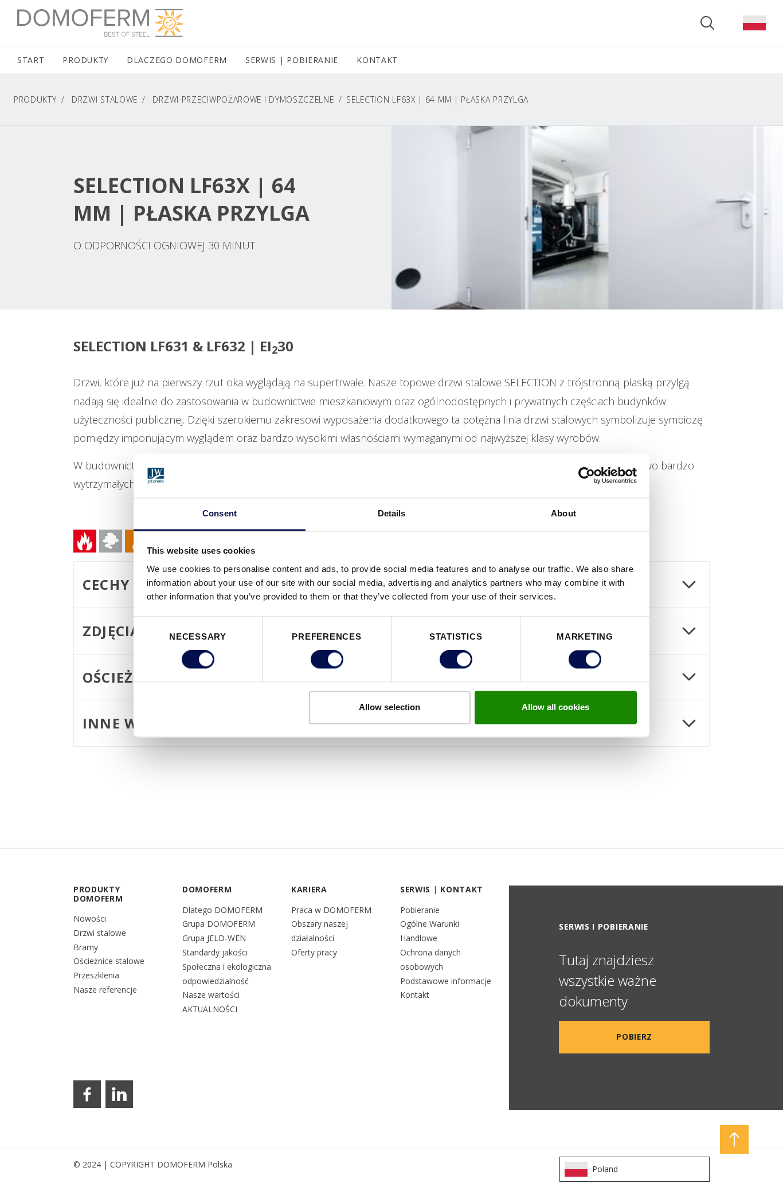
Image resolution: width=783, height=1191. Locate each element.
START (30, 59)
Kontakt (414, 994)
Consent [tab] (219, 513)
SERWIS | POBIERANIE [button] (291, 59)
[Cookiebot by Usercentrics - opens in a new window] (587, 475)
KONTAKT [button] (377, 59)
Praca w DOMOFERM (331, 909)
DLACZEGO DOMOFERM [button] (177, 59)
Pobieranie (420, 909)
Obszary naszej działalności (319, 930)
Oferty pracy (314, 952)
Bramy (85, 947)
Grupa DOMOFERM (218, 923)
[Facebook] (87, 1094)
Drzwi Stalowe (105, 99)
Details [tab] (392, 513)
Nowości (89, 918)
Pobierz (634, 1036)
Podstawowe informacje (445, 980)
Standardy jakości (215, 952)
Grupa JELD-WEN (214, 938)
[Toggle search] (707, 23)
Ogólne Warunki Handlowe (429, 930)
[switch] (327, 660)
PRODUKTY (35, 99)
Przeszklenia (96, 975)
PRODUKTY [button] (85, 59)
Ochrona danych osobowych (430, 959)
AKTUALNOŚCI (209, 1009)
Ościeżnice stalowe (108, 960)
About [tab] (563, 513)
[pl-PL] (754, 23)
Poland (605, 1168)
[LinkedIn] (119, 1094)
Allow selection (389, 707)
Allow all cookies (555, 707)
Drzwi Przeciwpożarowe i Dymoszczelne (243, 99)
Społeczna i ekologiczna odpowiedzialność (226, 973)
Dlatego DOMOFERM (222, 909)
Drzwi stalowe (99, 932)
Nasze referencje (105, 989)
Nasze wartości (211, 994)
